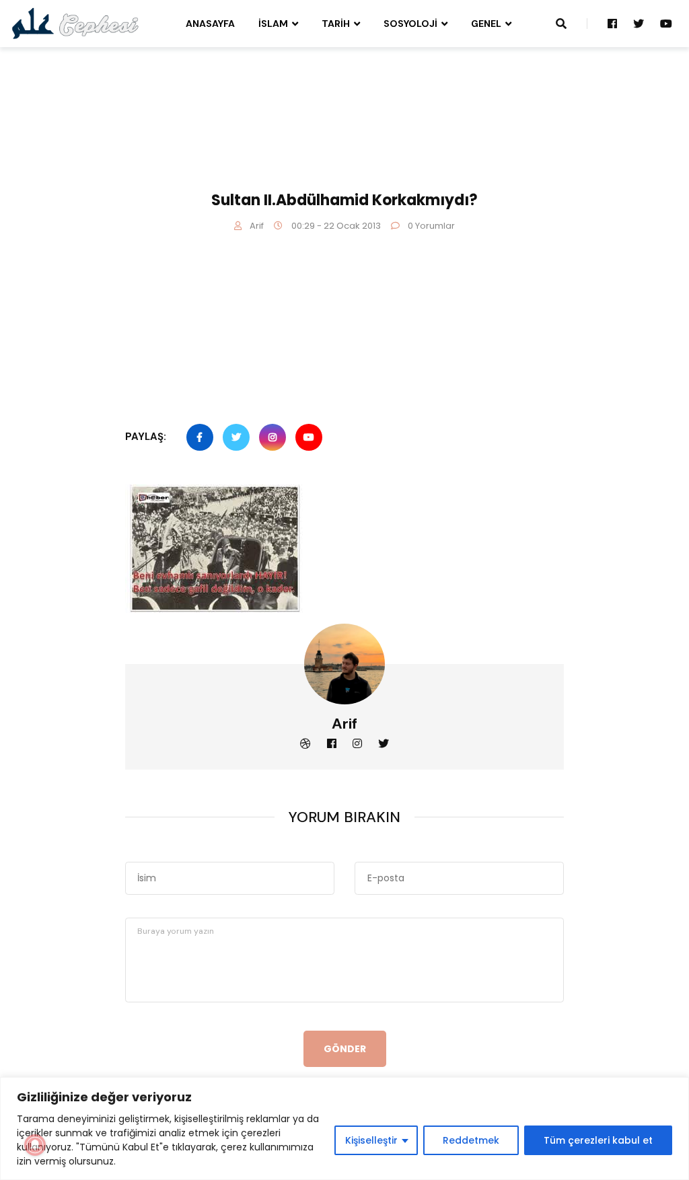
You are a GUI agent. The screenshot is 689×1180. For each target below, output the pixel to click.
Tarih (336, 23)
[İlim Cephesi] (75, 23)
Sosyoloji (410, 23)
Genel (486, 23)
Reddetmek (471, 1140)
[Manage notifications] (35, 1145)
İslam (273, 23)
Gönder (345, 1049)
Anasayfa (210, 23)
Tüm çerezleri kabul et (598, 1140)
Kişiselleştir (371, 1140)
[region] (344, 1128)
